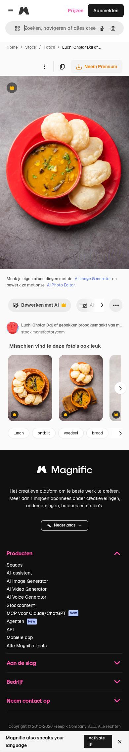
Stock (30, 47)
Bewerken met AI (36, 307)
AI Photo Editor (61, 285)
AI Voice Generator (26, 597)
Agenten (21, 621)
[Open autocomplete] (15, 28)
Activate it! (97, 741)
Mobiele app (20, 637)
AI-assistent (19, 573)
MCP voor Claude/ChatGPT (42, 613)
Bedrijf (15, 681)
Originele (43, 88)
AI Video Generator (27, 589)
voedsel (71, 433)
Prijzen (75, 11)
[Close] (119, 742)
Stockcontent (21, 605)
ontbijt (44, 433)
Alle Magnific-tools (27, 646)
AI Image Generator (93, 278)
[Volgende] (102, 305)
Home (12, 47)
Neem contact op (28, 700)
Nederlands (64, 525)
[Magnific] (64, 471)
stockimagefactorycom (43, 332)
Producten (19, 553)
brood (97, 433)
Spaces (14, 565)
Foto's (49, 47)
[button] (64, 525)
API (10, 629)
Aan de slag (21, 662)
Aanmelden (105, 11)
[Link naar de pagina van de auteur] (13, 329)
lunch (19, 433)
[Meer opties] (44, 66)
